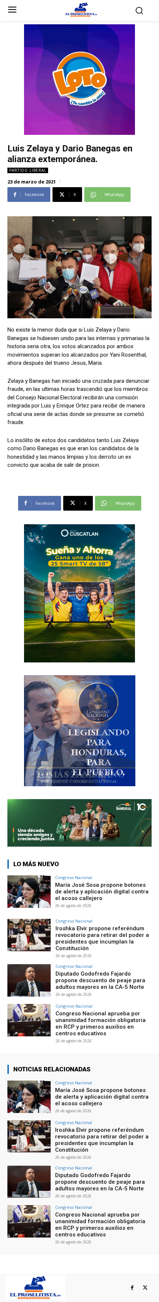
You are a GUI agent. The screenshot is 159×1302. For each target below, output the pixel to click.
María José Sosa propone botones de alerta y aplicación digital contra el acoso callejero (102, 892)
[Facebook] (132, 1287)
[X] (145, 1287)
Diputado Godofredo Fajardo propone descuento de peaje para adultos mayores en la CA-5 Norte (100, 980)
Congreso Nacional (73, 877)
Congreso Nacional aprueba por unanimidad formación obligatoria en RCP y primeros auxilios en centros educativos (100, 1023)
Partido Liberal (27, 170)
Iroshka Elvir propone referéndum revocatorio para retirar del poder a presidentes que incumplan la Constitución (102, 938)
